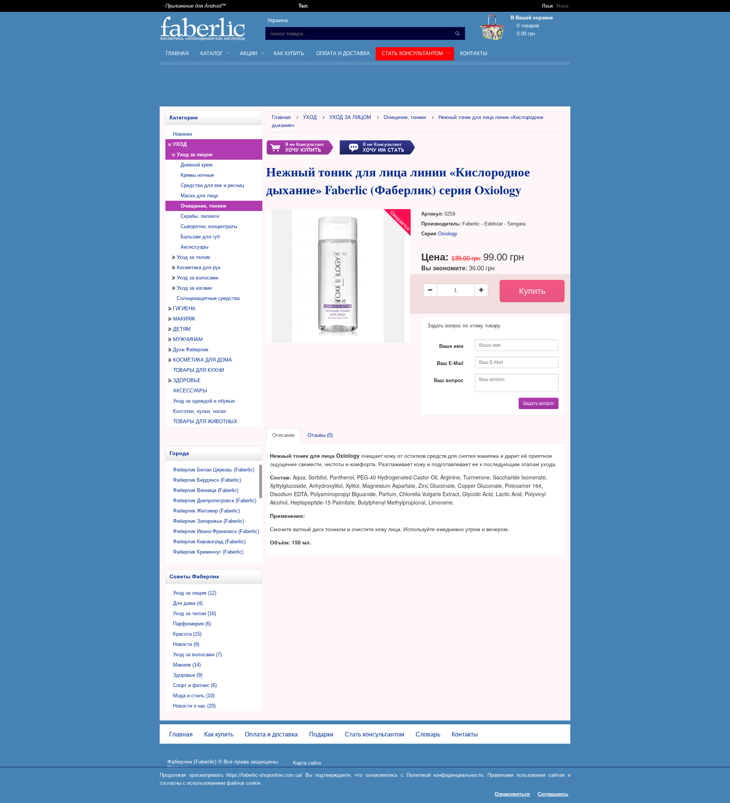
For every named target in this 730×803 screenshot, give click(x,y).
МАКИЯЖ (184, 319)
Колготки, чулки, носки (199, 411)
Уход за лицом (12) (194, 593)
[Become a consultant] (377, 147)
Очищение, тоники (405, 117)
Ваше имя (451, 346)
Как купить (289, 53)
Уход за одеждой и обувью (204, 401)
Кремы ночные (197, 175)
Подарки (321, 734)
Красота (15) (187, 634)
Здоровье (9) (187, 675)
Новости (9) (186, 644)
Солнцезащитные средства (208, 298)
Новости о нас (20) (194, 706)
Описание (283, 435)
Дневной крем (197, 165)
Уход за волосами (197, 278)
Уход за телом (193, 257)
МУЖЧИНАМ (188, 339)
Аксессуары (194, 247)
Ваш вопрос (448, 380)
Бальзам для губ (200, 237)
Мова (562, 6)
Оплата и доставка (343, 53)
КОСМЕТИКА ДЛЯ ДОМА (202, 360)
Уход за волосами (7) (197, 654)
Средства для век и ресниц (212, 185)
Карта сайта (307, 763)
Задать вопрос (538, 403)
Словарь (428, 734)
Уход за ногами (194, 288)
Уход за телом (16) (194, 613)
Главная (177, 53)
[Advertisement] (365, 87)
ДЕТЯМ (181, 329)
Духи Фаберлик (190, 349)
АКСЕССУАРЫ (190, 391)
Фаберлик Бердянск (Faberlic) (207, 480)
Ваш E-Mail (450, 363)
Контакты (473, 53)
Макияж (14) (187, 665)
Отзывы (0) (320, 435)
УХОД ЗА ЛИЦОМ (350, 117)
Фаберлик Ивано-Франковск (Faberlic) (216, 531)
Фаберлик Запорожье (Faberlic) (208, 521)
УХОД (180, 144)
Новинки (182, 134)
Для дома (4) (188, 603)
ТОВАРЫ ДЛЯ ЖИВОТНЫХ (205, 421)
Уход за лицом (195, 154)
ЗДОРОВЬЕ (187, 380)
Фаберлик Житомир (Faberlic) (206, 511)
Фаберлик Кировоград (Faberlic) (209, 541)
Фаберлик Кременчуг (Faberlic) (208, 552)
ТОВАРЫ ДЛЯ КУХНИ (198, 370)
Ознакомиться (512, 794)
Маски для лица (199, 195)
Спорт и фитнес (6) (195, 685)
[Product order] (299, 147)
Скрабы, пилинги (200, 216)
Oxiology (447, 233)
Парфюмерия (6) (192, 624)
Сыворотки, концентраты (209, 226)
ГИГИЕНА (184, 308)
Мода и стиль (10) (193, 695)
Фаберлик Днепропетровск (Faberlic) (214, 500)
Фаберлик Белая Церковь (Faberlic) (213, 470)
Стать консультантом (374, 734)
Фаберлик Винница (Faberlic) (205, 490)
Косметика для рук (199, 267)
